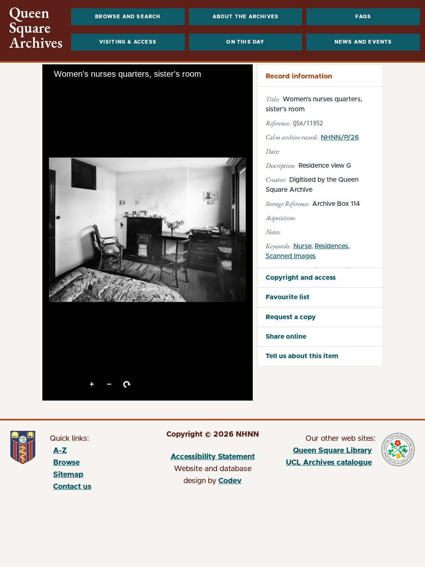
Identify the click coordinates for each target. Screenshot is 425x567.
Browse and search (127, 16)
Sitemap (68, 475)
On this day (245, 41)
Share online (286, 336)
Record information (299, 76)
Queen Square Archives (36, 27)
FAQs (363, 16)
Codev (230, 481)
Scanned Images (291, 256)
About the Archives (245, 16)
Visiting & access (127, 41)
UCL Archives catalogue (325, 464)
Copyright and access (301, 277)
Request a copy (291, 317)
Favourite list (288, 297)
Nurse (302, 246)
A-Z (60, 451)
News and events (363, 41)
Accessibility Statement (213, 457)
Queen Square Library (325, 452)
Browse (66, 463)
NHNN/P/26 (340, 137)
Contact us (72, 487)
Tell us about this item (302, 356)
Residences (331, 246)
